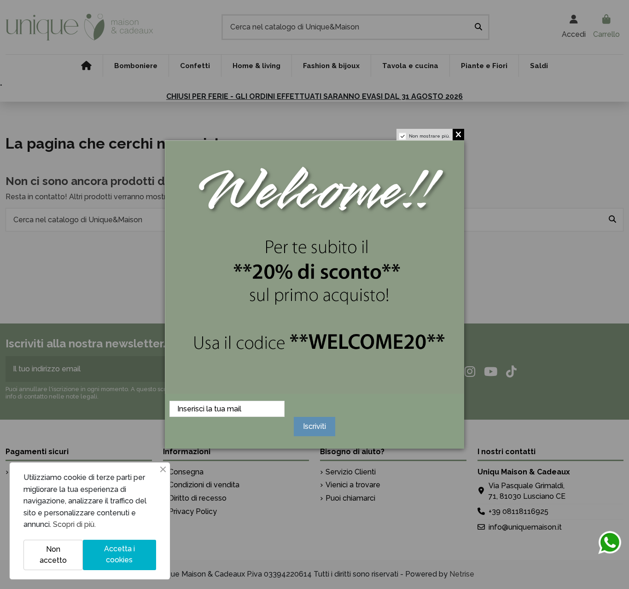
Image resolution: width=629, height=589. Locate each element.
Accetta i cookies (119, 554)
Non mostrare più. (429, 136)
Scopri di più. (74, 524)
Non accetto (53, 555)
